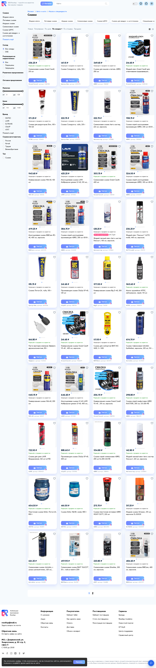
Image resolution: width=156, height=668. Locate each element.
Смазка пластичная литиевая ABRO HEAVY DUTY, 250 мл (107, 513)
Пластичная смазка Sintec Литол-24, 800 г (42, 513)
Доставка (70, 627)
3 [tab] (105, 116)
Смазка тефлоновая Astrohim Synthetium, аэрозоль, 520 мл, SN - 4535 (139, 347)
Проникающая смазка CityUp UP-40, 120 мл (75, 292)
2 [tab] (42, 116)
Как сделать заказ (74, 619)
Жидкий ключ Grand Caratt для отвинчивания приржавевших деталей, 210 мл (138, 70)
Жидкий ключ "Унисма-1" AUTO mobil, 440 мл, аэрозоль (138, 236)
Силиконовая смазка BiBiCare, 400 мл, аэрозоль (139, 568)
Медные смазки (9, 23)
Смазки (8, 158)
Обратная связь (9, 631)
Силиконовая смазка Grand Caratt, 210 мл (42, 70)
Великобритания (11, 149)
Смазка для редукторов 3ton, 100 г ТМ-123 (42, 126)
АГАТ (7, 130)
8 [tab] (44, 171)
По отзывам (68, 29)
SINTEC (8, 118)
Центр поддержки (126, 631)
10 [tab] (46, 171)
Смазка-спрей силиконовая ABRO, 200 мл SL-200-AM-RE (107, 458)
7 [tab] (43, 171)
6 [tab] (42, 171)
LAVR (7, 121)
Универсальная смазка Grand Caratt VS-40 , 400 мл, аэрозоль (74, 347)
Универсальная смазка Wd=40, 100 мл (42, 181)
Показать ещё (8, 39)
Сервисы (123, 611)
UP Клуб (122, 627)
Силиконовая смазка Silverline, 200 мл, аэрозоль (107, 568)
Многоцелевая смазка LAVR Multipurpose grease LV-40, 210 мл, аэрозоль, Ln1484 (74, 181)
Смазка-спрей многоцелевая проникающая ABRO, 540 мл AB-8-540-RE (139, 126)
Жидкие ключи (8, 17)
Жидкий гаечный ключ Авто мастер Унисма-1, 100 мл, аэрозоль (107, 239)
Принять (79, 662)
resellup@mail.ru (9, 623)
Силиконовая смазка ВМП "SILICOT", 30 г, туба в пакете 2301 (75, 568)
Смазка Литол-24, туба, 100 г (40, 291)
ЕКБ (6, 52)
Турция (8, 146)
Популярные (39, 29)
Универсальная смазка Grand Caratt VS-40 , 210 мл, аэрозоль (107, 402)
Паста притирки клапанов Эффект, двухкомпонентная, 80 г (42, 347)
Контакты (44, 627)
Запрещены (9, 68)
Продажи (77, 29)
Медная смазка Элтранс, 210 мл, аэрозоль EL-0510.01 (138, 513)
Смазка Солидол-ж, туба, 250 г (73, 124)
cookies (18, 661)
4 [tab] (106, 116)
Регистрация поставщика (102, 623)
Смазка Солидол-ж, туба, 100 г (73, 69)
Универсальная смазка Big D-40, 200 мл (108, 292)
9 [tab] (45, 171)
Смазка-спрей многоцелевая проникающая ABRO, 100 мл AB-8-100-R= (139, 181)
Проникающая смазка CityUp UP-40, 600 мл (75, 458)
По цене (48, 29)
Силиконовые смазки (11, 27)
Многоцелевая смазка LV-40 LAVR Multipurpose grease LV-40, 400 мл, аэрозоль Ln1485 (74, 402)
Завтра (39, 80)
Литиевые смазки (9, 20)
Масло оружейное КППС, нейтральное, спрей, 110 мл (136, 292)
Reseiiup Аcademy (125, 619)
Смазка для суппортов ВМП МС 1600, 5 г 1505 (106, 347)
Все (6, 62)
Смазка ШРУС (8, 30)
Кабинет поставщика (101, 615)
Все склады (9, 49)
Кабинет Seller (72, 615)
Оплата (69, 623)
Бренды (122, 615)
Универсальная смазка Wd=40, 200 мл (42, 402)
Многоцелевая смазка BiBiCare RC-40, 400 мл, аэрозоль (42, 236)
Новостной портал (126, 623)
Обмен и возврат (73, 631)
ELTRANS (8, 124)
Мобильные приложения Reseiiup (14, 613)
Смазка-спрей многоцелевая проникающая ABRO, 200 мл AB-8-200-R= (74, 236)
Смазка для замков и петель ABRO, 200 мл (107, 70)
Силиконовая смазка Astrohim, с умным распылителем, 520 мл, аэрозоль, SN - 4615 (41, 568)
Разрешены (9, 65)
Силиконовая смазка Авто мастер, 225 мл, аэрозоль (107, 126)
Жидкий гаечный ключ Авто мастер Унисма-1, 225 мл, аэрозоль (140, 458)
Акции (43, 619)
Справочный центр (126, 635)
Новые (30, 29)
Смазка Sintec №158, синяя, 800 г (74, 512)
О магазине (45, 615)
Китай (7, 144)
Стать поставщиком (100, 619)
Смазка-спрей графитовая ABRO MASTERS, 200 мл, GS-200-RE (139, 402)
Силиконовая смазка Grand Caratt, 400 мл (107, 181)
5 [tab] (107, 116)
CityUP (7, 127)
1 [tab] (41, 116)
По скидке (56, 29)
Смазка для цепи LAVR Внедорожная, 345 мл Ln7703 (40, 458)
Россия (8, 141)
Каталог (48, 4)
